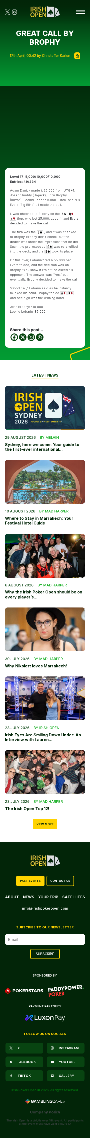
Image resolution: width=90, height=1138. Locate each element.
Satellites (73, 897)
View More (45, 824)
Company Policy (45, 1112)
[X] (22, 337)
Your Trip (48, 897)
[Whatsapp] (40, 337)
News (28, 897)
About (12, 897)
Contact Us (60, 881)
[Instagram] (31, 337)
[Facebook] (14, 337)
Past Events (30, 881)
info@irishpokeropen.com (45, 908)
